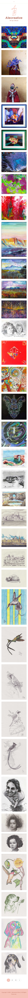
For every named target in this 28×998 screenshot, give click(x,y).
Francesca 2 (14, 822)
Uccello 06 (14, 756)
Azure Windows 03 (14, 499)
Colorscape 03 (14, 162)
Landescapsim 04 (14, 239)
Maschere (14, 379)
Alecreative (14, 17)
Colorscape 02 (14, 184)
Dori (14, 329)
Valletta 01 (14, 517)
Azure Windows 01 (14, 458)
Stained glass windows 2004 (14, 36)
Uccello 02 (14, 607)
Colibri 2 (14, 872)
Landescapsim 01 (14, 309)
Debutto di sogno (14, 406)
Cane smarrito (14, 963)
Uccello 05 (14, 719)
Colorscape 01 (14, 208)
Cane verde (14, 904)
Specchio (14, 352)
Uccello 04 (14, 682)
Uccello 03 (14, 644)
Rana (14, 140)
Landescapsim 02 (14, 289)
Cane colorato (14, 934)
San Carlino (14, 89)
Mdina (14, 558)
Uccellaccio (14, 116)
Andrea (14, 794)
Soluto (14, 434)
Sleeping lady (14, 578)
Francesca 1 (14, 842)
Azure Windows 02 (14, 479)
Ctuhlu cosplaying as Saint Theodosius (14, 62)
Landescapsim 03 (14, 268)
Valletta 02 (14, 537)
